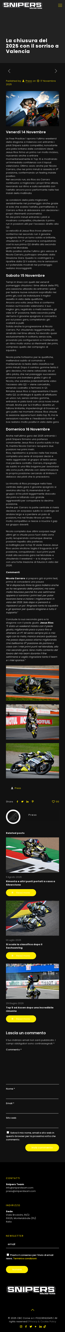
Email (10, 1103)
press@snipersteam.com (21, 1191)
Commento (14, 1049)
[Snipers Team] (22, 5)
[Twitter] (31, 1326)
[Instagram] (21, 1326)
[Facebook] (26, 1326)
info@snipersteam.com (19, 1187)
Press (29, 81)
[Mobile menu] (60, 5)
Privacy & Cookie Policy (42, 1321)
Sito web (11, 1118)
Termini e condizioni (24, 1258)
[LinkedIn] (40, 1326)
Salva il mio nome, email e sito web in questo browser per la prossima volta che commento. (31, 1136)
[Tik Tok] (45, 1326)
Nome (10, 1088)
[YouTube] (36, 1326)
